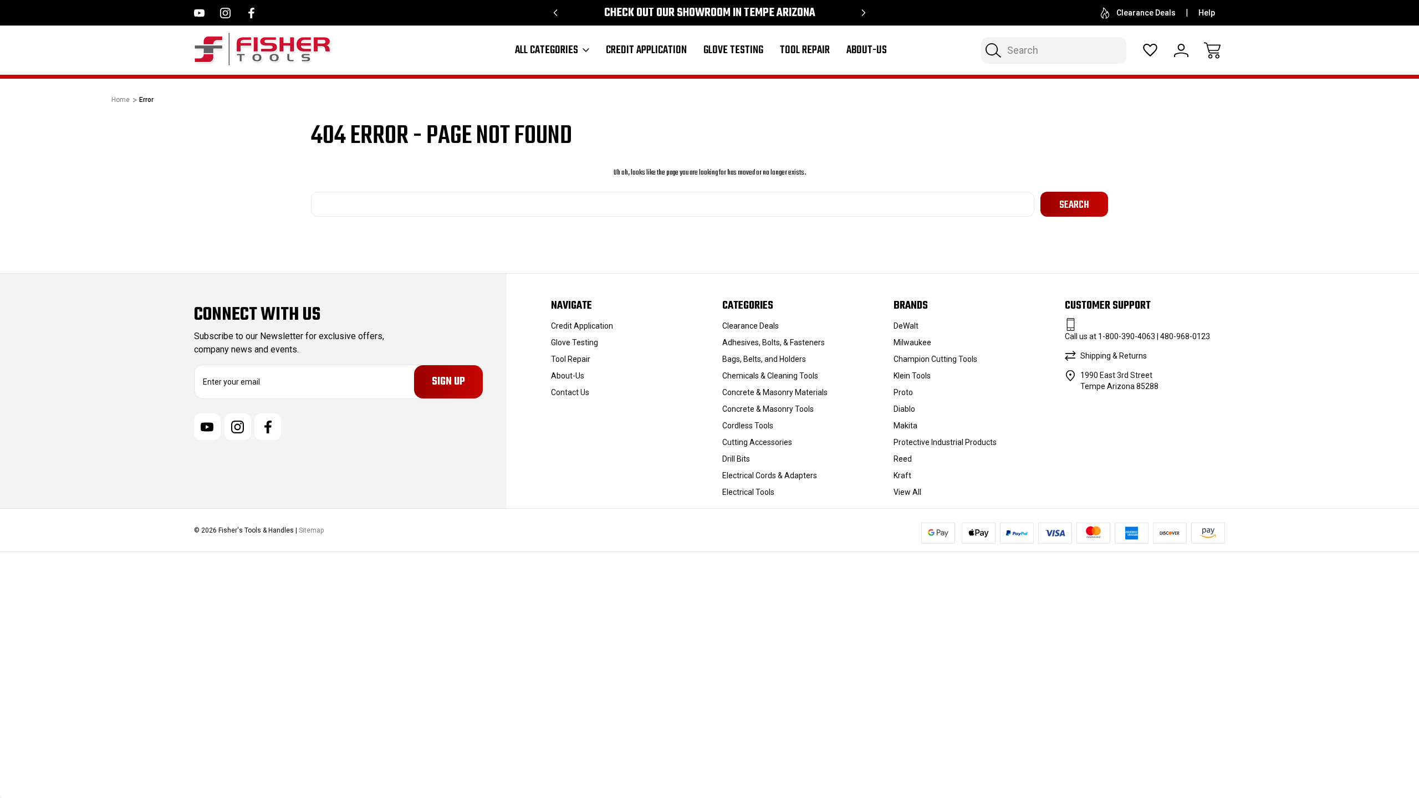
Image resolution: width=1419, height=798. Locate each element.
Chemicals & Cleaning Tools (770, 375)
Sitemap (311, 530)
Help (1206, 12)
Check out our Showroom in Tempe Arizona (709, 13)
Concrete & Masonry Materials (775, 392)
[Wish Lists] (1150, 50)
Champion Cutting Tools (935, 359)
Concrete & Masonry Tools (768, 409)
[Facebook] (251, 13)
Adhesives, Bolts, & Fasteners (773, 342)
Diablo (904, 409)
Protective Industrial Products (945, 442)
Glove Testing (733, 50)
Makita (905, 425)
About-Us (866, 50)
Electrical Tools (748, 492)
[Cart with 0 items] (1212, 50)
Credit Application (646, 50)
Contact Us (570, 392)
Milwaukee (912, 342)
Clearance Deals (1146, 12)
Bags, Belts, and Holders (764, 359)
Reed (903, 458)
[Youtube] (199, 13)
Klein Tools (912, 375)
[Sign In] (1181, 50)
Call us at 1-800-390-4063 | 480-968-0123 (1137, 336)
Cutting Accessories (757, 442)
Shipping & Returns (1113, 355)
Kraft (902, 475)
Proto (903, 392)
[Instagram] (225, 13)
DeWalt (906, 325)
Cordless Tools (747, 425)
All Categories (546, 50)
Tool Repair (805, 50)
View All (907, 492)
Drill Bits (736, 458)
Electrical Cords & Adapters (769, 475)
